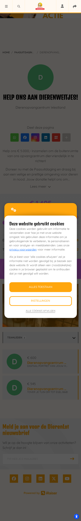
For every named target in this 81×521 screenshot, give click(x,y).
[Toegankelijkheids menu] (76, 516)
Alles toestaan (40, 287)
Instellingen (40, 301)
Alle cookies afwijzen (40, 310)
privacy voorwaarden (23, 249)
